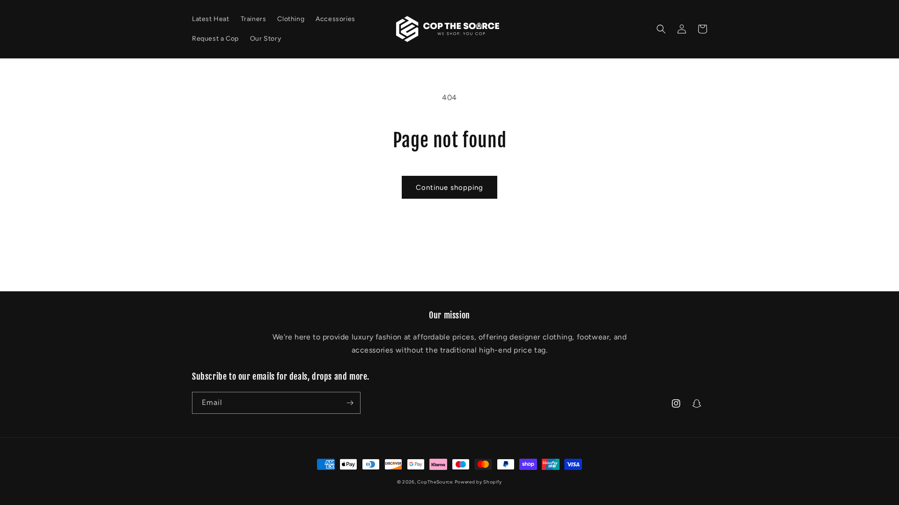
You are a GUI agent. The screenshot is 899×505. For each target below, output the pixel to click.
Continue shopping (449, 187)
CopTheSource (434, 482)
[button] (661, 29)
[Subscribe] (349, 403)
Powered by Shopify (478, 482)
